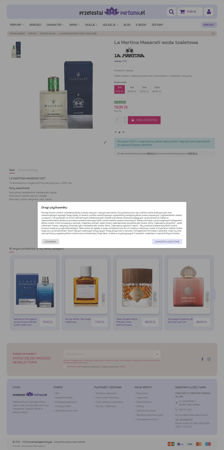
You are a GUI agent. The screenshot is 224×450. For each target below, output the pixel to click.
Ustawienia (50, 241)
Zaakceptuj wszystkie (167, 241)
